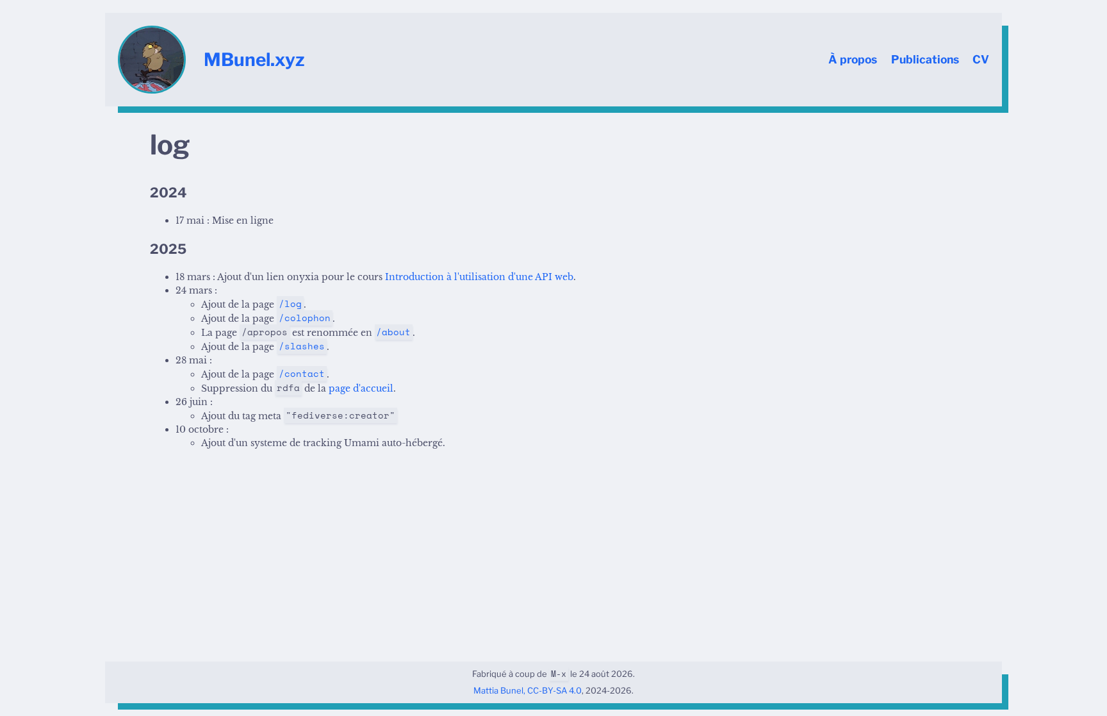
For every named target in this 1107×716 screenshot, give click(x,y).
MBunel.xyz (254, 60)
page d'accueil (361, 388)
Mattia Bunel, (499, 690)
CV (980, 59)
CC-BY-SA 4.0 (554, 690)
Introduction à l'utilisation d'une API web (479, 277)
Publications (925, 59)
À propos (852, 59)
